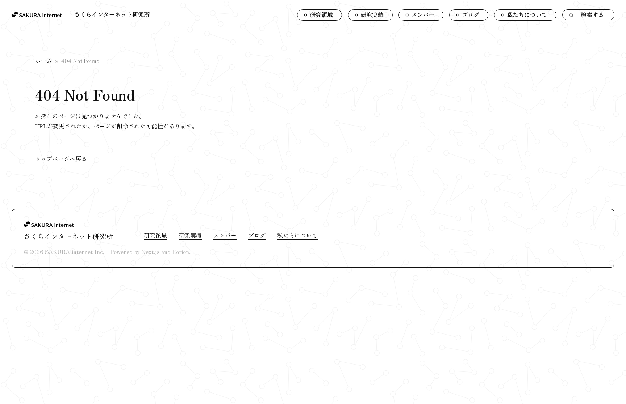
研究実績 (190, 235)
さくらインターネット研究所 (112, 14)
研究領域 (155, 235)
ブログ (257, 235)
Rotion (180, 251)
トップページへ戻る (61, 158)
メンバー (225, 235)
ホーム (43, 60)
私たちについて (297, 235)
